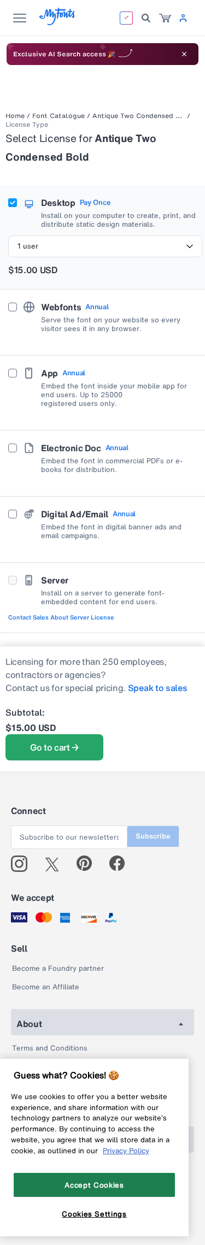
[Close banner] (184, 54)
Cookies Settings (94, 1213)
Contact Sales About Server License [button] (61, 617)
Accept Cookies (94, 1184)
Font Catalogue (58, 115)
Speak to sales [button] (158, 687)
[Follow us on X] (56, 863)
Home (15, 115)
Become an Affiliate (45, 987)
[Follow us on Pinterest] (89, 863)
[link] (165, 18)
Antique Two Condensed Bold (138, 115)
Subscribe (153, 836)
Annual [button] (96, 307)
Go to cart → (54, 747)
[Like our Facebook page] (121, 863)
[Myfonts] (57, 22)
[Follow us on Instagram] (23, 863)
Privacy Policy (126, 1150)
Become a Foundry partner (58, 968)
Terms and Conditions (49, 1048)
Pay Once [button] (95, 202)
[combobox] (105, 246)
